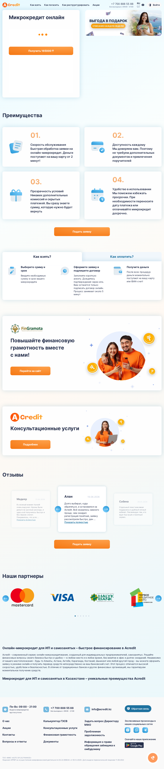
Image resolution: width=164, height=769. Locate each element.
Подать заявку (82, 231)
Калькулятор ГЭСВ (55, 721)
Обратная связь (140, 708)
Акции (96, 5)
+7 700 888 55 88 (122, 3)
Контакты (8, 734)
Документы (50, 741)
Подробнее (30, 444)
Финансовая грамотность (59, 734)
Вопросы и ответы (14, 741)
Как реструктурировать (75, 5)
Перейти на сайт (30, 371)
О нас (5, 721)
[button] (143, 5)
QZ (138, 6)
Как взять (35, 5)
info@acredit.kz (101, 709)
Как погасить (51, 5)
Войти (156, 5)
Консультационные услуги (60, 728)
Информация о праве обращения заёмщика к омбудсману (99, 745)
